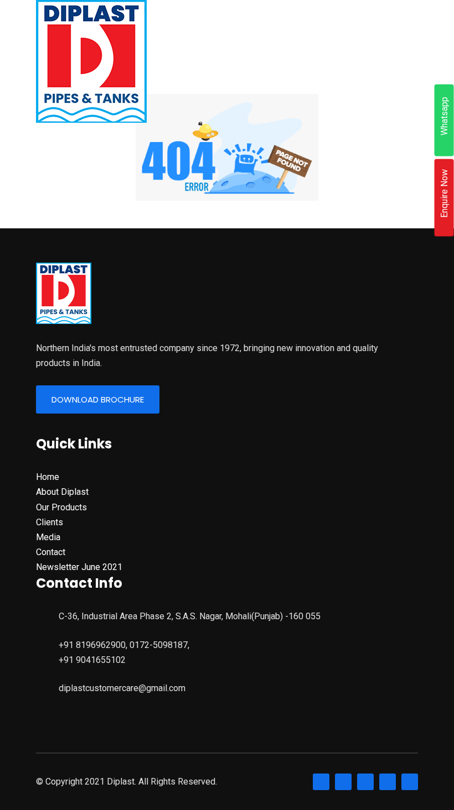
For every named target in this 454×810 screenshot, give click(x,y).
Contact (50, 552)
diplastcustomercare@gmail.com (122, 688)
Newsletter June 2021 (79, 567)
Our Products (61, 507)
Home (47, 477)
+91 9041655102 (92, 660)
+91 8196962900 (92, 645)
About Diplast (62, 492)
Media (48, 537)
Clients (49, 522)
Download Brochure (97, 399)
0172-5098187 (159, 645)
